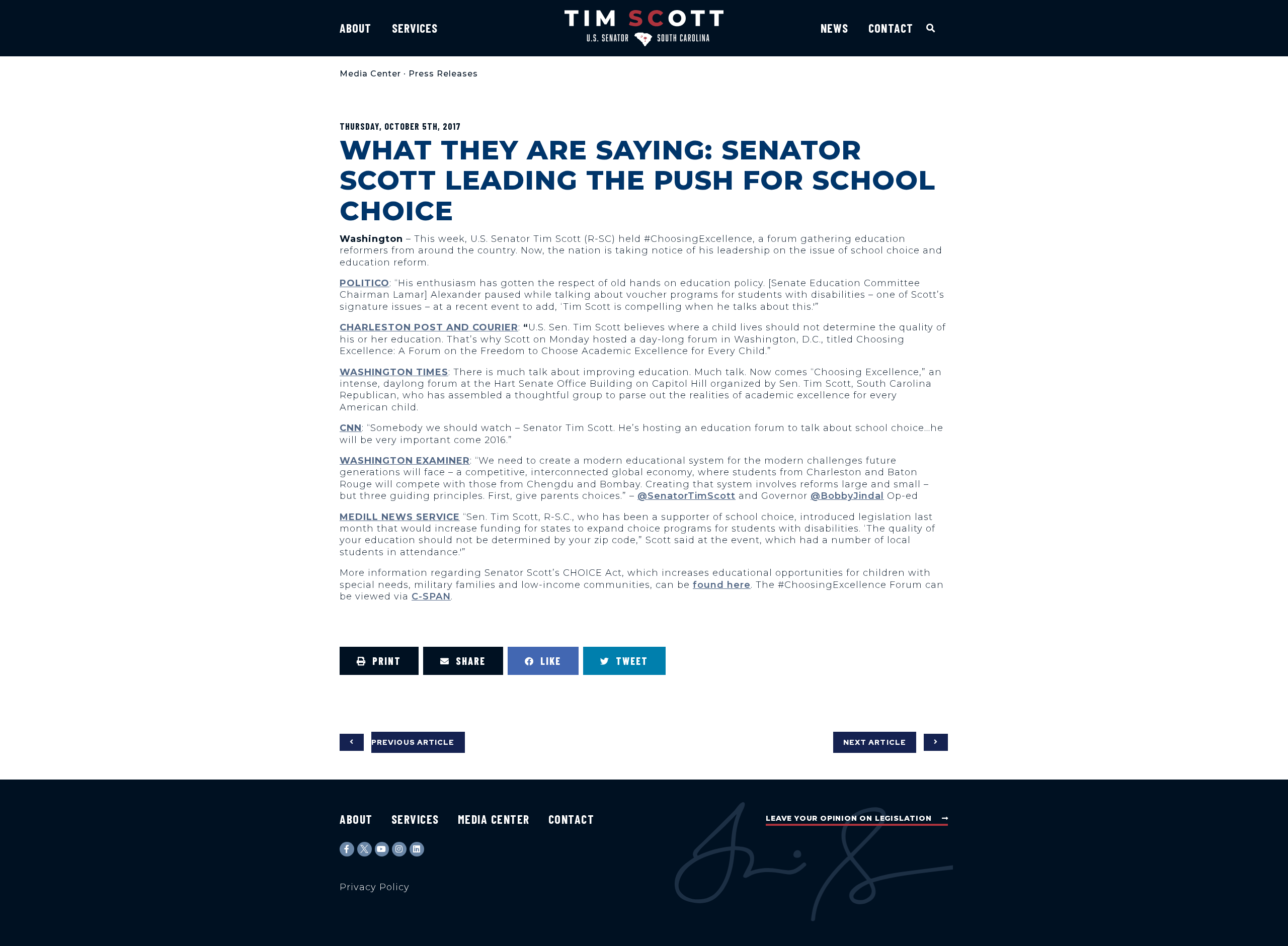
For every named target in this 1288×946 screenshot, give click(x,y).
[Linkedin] (417, 849)
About (356, 28)
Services (415, 28)
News (834, 28)
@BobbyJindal (847, 495)
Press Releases (443, 73)
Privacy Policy (375, 887)
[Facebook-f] (347, 849)
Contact (890, 28)
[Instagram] (399, 849)
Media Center (370, 73)
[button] (931, 28)
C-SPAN (431, 596)
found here (722, 584)
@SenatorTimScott (686, 495)
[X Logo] (364, 849)
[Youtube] (382, 849)
